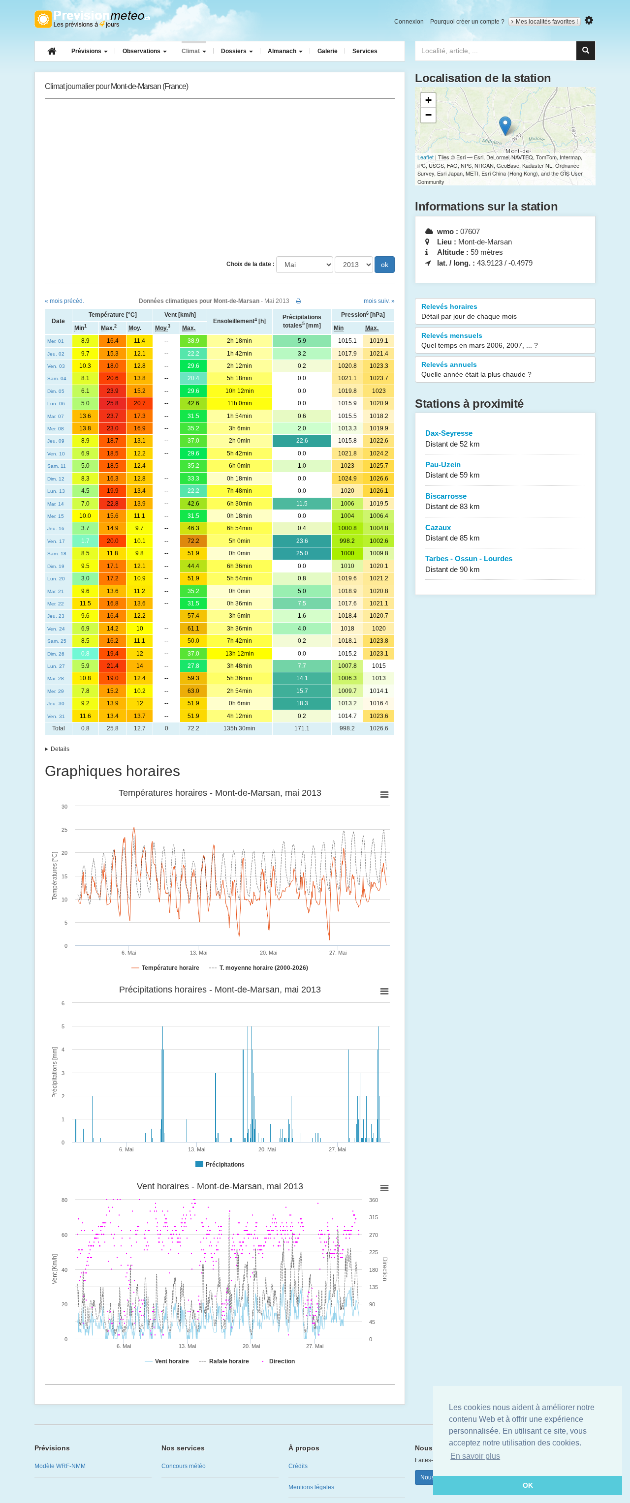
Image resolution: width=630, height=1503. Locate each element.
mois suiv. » (379, 301)
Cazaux (452, 532)
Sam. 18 (56, 553)
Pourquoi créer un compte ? (467, 22)
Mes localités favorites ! (547, 22)
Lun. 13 (56, 491)
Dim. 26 (55, 654)
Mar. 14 (55, 504)
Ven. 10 (56, 453)
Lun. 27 (56, 666)
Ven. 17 (56, 541)
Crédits (298, 1466)
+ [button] (428, 100)
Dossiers (234, 51)
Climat (191, 51)
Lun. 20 (56, 578)
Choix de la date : (250, 264)
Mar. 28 (55, 678)
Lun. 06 (56, 403)
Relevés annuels (476, 369)
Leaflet (425, 157)
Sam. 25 (56, 641)
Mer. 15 (55, 516)
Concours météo (183, 1466)
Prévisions (87, 51)
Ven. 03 (56, 366)
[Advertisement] (220, 177)
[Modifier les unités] (589, 20)
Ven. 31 (56, 716)
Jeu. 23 (55, 616)
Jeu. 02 (55, 354)
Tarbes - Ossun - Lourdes (468, 563)
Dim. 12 (55, 478)
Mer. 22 (55, 603)
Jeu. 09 (55, 441)
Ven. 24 (56, 628)
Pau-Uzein (452, 469)
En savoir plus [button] (475, 1456)
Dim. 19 (55, 566)
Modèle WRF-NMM (60, 1466)
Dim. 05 (55, 391)
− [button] (428, 115)
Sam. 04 (56, 378)
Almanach (283, 51)
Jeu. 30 (55, 703)
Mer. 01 (55, 341)
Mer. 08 (55, 428)
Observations (142, 51)
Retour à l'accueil (92, 19)
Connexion (409, 22)
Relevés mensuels (479, 340)
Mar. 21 (55, 591)
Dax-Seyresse (452, 438)
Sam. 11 (56, 466)
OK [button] (528, 1485)
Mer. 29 (55, 691)
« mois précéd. (64, 301)
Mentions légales (311, 1487)
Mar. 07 (55, 416)
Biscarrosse (452, 501)
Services (365, 51)
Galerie (327, 51)
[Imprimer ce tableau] (298, 301)
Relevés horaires (469, 311)
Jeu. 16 (55, 528)
